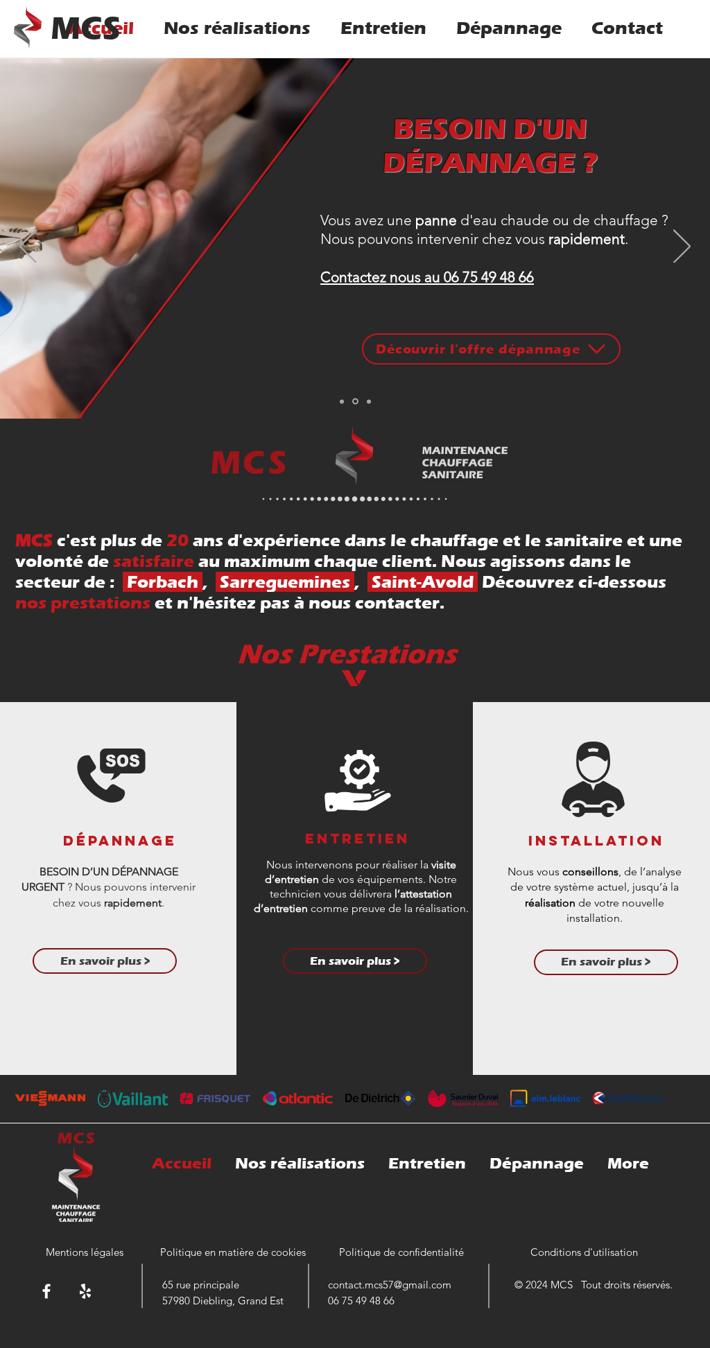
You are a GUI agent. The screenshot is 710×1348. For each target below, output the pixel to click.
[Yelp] (85, 1291)
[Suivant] (682, 247)
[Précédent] (28, 247)
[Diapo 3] (369, 401)
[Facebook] (46, 1291)
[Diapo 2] (355, 402)
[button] (606, 962)
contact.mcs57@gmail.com (389, 1284)
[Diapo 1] (342, 401)
